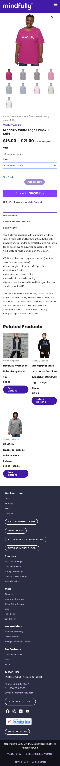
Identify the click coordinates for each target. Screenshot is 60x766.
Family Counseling (14, 571)
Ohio (7, 498)
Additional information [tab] (16, 221)
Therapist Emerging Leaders (18, 641)
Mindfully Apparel (19, 116)
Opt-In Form (10, 619)
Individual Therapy (14, 561)
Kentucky (9, 503)
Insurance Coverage (14, 599)
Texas (7, 508)
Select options (12, 389)
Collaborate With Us (14, 654)
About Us (9, 594)
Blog (7, 609)
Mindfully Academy (14, 631)
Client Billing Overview (15, 604)
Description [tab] (10, 215)
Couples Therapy (13, 566)
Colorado (9, 513)
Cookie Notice (39, 761)
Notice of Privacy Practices (39, 753)
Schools (9, 659)
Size (5, 159)
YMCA (7, 664)
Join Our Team (12, 636)
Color (6, 147)
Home (6, 116)
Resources (10, 614)
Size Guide (8, 177)
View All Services (12, 581)
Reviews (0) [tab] (10, 227)
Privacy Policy (14, 753)
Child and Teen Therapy (16, 576)
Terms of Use (21, 761)
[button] (52, 17)
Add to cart (34, 182)
